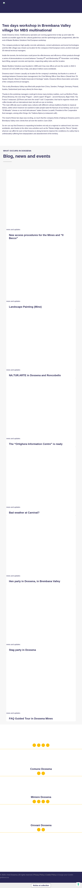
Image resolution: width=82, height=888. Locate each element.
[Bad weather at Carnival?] (41, 448)
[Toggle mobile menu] (78, 7)
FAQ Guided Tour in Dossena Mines (31, 718)
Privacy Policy (39, 875)
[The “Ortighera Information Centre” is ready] (41, 379)
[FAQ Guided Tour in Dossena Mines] (41, 654)
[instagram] (38, 745)
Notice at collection (41, 885)
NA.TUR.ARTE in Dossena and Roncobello (35, 375)
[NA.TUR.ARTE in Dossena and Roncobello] (41, 311)
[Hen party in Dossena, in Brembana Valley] (41, 517)
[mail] (43, 745)
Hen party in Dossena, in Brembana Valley (34, 581)
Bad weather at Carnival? (24, 512)
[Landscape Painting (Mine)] (41, 242)
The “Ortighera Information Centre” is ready (35, 444)
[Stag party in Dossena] (41, 585)
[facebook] (34, 745)
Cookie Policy (51, 875)
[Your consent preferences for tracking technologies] (78, 884)
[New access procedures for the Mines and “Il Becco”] (41, 170)
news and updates (13, 229)
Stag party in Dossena (22, 649)
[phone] (47, 745)
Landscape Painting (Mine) (25, 306)
